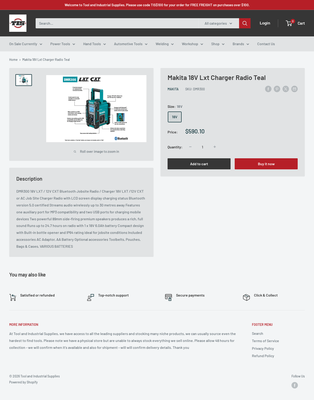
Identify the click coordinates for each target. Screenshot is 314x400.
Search (257, 333)
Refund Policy (263, 355)
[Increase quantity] (215, 147)
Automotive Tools (128, 43)
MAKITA (173, 89)
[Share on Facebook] (268, 88)
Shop (215, 43)
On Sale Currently (23, 43)
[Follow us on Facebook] (294, 385)
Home (13, 60)
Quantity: (175, 147)
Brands (238, 43)
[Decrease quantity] (190, 147)
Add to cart (199, 164)
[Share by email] (294, 88)
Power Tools (60, 43)
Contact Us (266, 43)
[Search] (245, 23)
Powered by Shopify (23, 382)
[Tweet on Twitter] (286, 88)
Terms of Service (265, 340)
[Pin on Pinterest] (277, 88)
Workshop (190, 43)
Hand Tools (92, 43)
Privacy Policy (263, 348)
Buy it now (266, 164)
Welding (162, 43)
